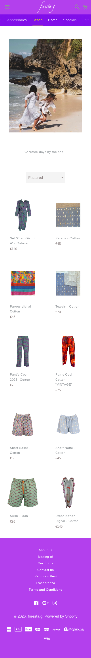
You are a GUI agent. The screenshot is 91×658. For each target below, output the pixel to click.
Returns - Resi (45, 576)
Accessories (17, 20)
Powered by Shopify (61, 616)
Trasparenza (45, 583)
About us (45, 550)
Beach (37, 20)
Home (53, 20)
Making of (45, 556)
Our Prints (45, 563)
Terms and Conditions (45, 589)
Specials (70, 20)
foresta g (35, 616)
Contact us (45, 570)
